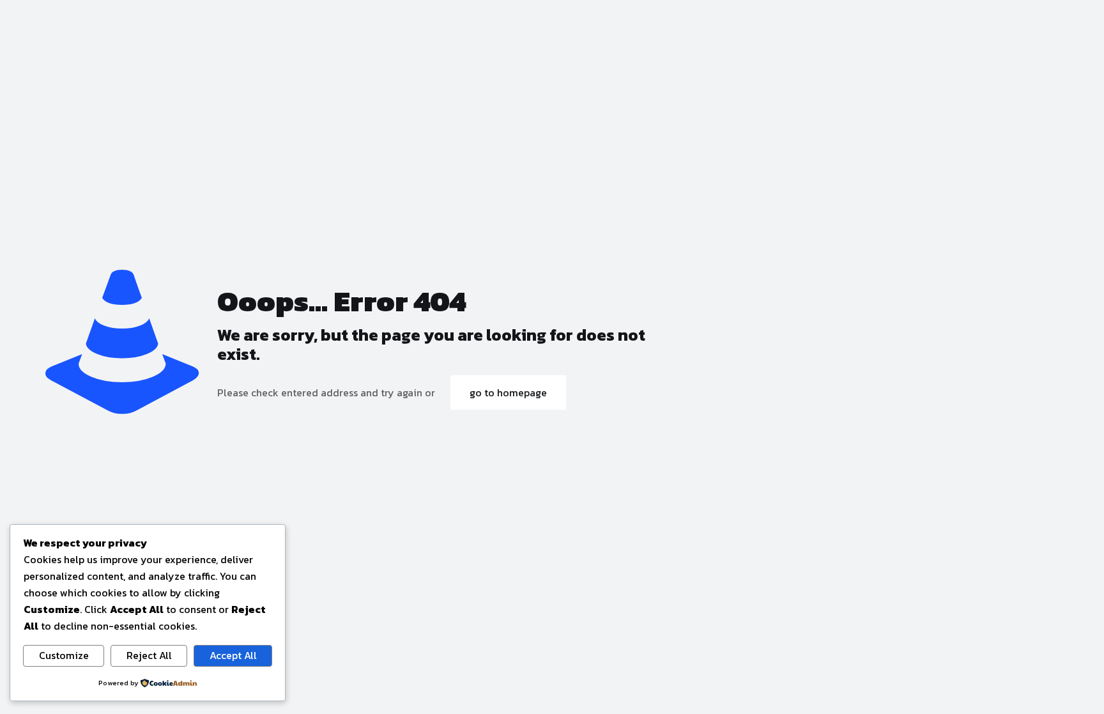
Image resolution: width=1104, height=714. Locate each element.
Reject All (149, 655)
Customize (64, 655)
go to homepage (508, 392)
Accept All (233, 655)
